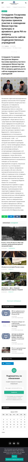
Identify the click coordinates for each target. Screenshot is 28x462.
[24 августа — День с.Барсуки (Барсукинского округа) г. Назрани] (14, 279)
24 (3, 427)
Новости (4, 11)
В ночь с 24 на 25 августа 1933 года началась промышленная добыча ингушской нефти (12, 244)
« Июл (3, 432)
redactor (7, 46)
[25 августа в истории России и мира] (14, 258)
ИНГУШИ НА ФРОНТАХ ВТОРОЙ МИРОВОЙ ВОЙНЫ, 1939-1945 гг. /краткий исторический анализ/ (18, 337)
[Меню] (3, 3)
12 (10, 422)
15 (21, 422)
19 (10, 424)
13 (14, 422)
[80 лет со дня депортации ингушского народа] (6, 350)
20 (14, 424)
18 (7, 424)
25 (7, 427)
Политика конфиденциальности (14, 459)
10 (3, 422)
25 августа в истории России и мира (13, 267)
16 (24, 422)
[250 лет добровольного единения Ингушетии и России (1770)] (6, 313)
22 (21, 424)
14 (17, 422)
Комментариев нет (7, 48)
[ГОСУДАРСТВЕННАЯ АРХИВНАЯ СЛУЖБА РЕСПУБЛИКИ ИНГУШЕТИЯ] (14, 2)
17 (3, 424)
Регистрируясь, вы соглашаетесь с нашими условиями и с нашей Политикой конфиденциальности (14, 398)
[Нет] (26, 454)
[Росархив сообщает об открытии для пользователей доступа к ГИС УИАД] (6, 324)
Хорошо (14, 456)
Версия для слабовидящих (14, 301)
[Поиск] (25, 3)
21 (17, 424)
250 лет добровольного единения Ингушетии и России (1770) (18, 312)
